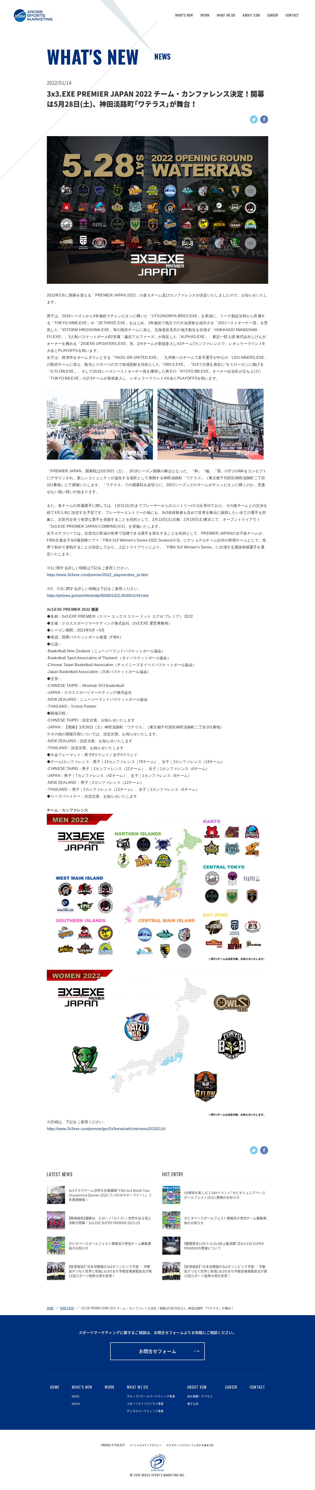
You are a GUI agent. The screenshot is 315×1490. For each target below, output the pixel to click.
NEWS (162, 56)
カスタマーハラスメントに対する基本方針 (190, 1445)
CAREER (272, 15)
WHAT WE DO (226, 15)
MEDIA (76, 1404)
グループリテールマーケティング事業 (151, 1396)
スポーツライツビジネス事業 (145, 1404)
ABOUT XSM (251, 15)
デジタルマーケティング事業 (145, 1411)
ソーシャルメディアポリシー (146, 1445)
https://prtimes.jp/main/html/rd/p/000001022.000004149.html (98, 596)
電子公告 (193, 1404)
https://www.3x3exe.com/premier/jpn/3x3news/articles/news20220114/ (106, 1129)
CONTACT (292, 15)
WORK (204, 15)
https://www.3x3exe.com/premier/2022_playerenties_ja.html (97, 575)
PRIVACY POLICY (113, 1444)
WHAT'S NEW (184, 15)
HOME (50, 1308)
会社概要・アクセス (200, 1396)
